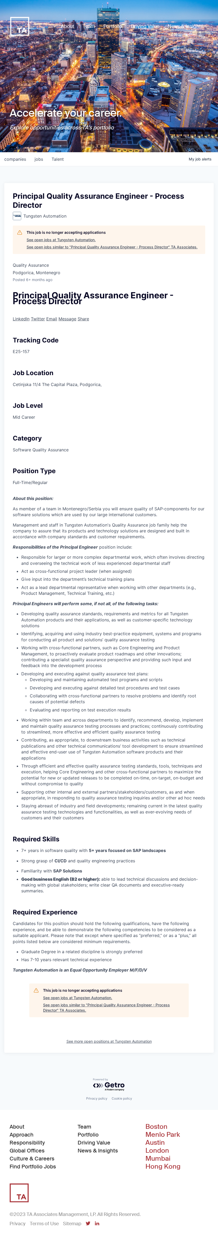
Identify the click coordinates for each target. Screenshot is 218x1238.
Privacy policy (96, 1098)
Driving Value (94, 1142)
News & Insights (98, 1150)
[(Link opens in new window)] (88, 1224)
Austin (155, 1143)
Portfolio (88, 1134)
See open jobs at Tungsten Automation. (61, 240)
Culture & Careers (32, 1158)
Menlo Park (162, 1135)
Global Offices (27, 1150)
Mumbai (157, 1159)
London (157, 1151)
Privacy (18, 1223)
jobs (39, 159)
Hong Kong (163, 1167)
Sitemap (72, 1223)
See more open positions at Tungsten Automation (109, 1041)
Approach (21, 1134)
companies (15, 159)
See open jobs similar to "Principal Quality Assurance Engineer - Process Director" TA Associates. (112, 247)
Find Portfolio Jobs (33, 1166)
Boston (156, 1127)
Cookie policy (122, 1098)
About (17, 1126)
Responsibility (27, 1142)
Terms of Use (44, 1223)
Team (84, 1126)
